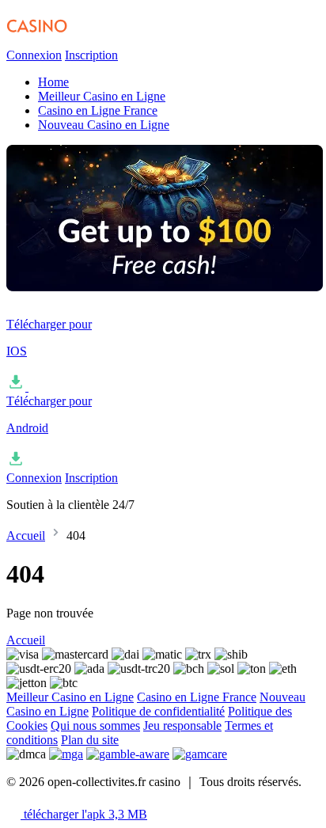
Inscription (91, 55)
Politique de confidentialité (158, 711)
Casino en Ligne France (97, 110)
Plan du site (90, 739)
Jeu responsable (182, 725)
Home (53, 82)
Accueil (25, 535)
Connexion (34, 55)
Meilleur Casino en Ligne (101, 96)
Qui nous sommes (95, 725)
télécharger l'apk (84, 814)
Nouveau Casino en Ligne (103, 124)
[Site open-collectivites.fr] (85, 40)
